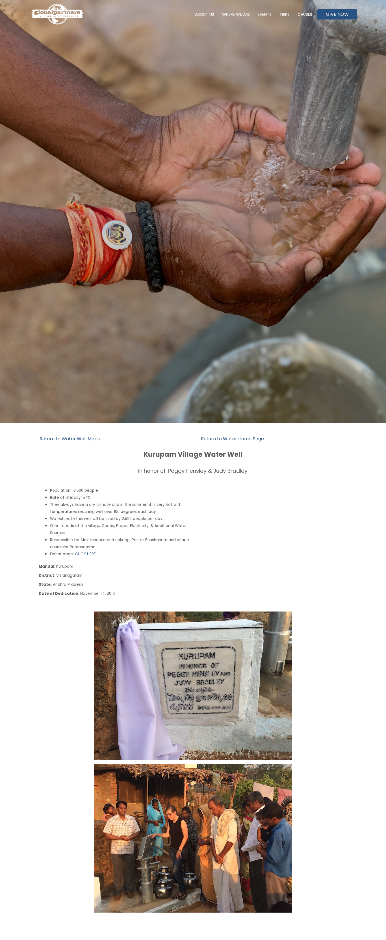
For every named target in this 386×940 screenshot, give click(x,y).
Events (265, 14)
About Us (204, 14)
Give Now (337, 14)
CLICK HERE (85, 554)
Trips (284, 14)
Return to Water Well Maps (70, 439)
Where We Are (236, 14)
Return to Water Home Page (232, 439)
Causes (305, 14)
